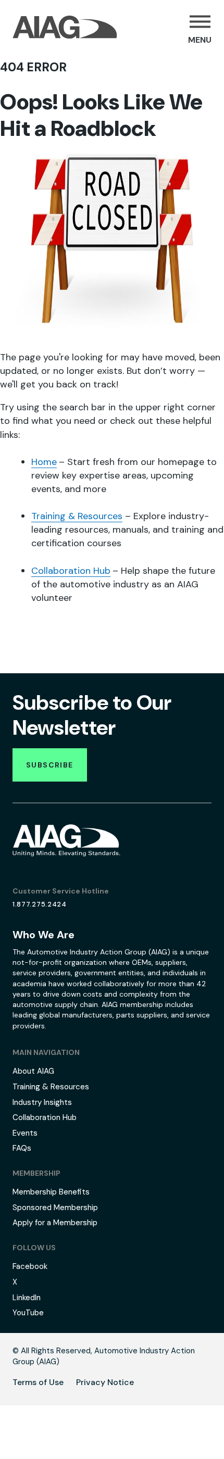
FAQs (22, 1148)
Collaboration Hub (70, 570)
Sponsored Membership (55, 1207)
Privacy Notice (105, 1382)
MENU (199, 39)
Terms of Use (38, 1382)
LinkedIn (27, 1297)
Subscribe (49, 765)
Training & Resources (76, 516)
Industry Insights (42, 1102)
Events (25, 1133)
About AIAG (33, 1071)
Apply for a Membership (55, 1222)
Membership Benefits (51, 1192)
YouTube (28, 1312)
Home (44, 462)
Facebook (30, 1266)
